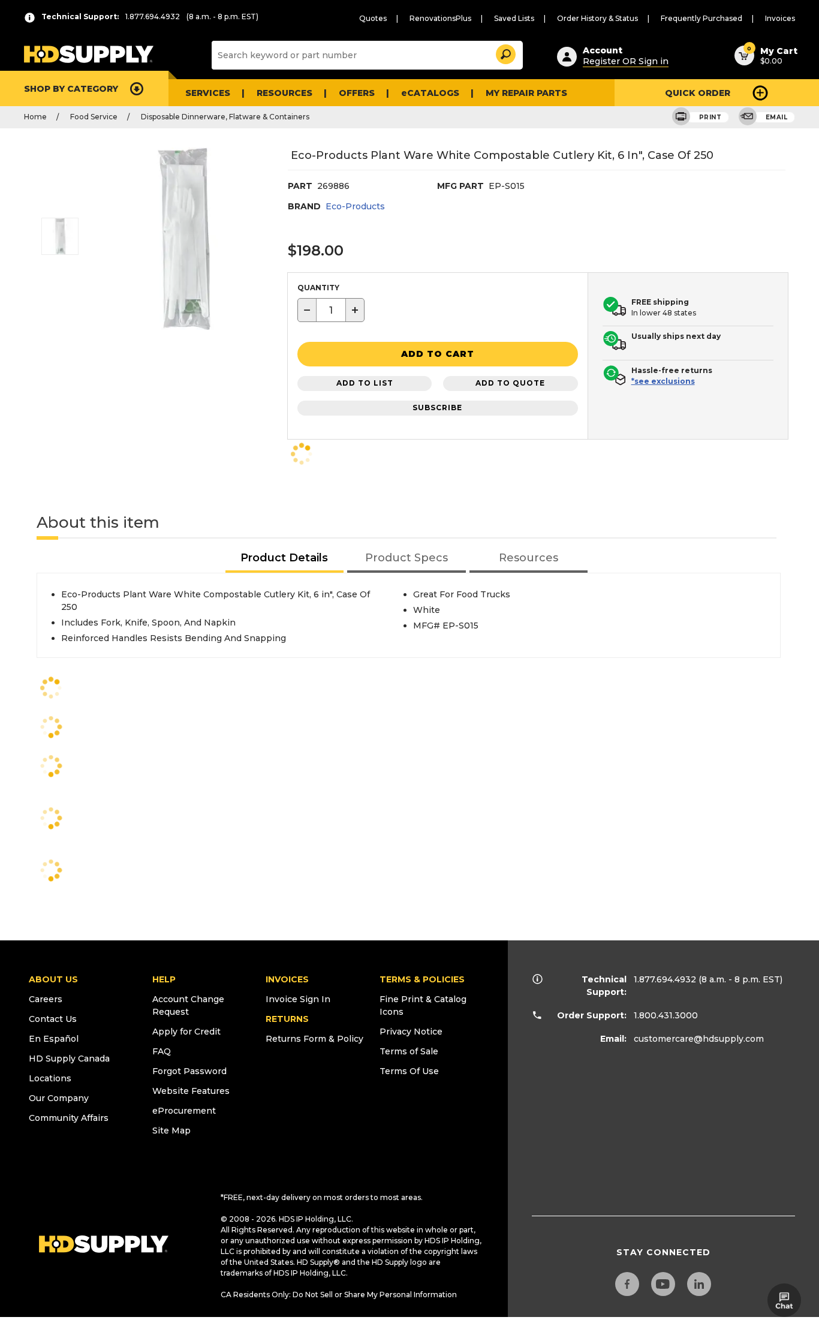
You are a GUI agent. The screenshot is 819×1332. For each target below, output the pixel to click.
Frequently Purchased (701, 18)
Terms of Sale (409, 1051)
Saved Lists (514, 18)
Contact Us (53, 1019)
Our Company (59, 1098)
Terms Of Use (409, 1071)
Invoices (780, 18)
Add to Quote (510, 382)
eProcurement (184, 1110)
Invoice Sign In (298, 999)
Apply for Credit (186, 1031)
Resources (284, 93)
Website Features (191, 1091)
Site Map (171, 1130)
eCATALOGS (430, 93)
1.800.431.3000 (666, 1015)
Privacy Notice (411, 1031)
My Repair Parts (526, 93)
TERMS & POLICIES (422, 979)
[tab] (284, 559)
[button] (504, 52)
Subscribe (437, 407)
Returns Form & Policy (314, 1038)
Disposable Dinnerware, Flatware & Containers (225, 116)
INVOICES (287, 979)
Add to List (364, 382)
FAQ (161, 1051)
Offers (357, 93)
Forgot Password (189, 1071)
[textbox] (331, 310)
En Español (54, 1038)
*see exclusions (663, 381)
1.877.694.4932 (665, 979)
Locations (50, 1078)
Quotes (373, 18)
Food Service (94, 116)
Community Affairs (69, 1117)
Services (207, 93)
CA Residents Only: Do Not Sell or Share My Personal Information (339, 1294)
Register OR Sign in (626, 61)
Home (35, 116)
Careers (45, 999)
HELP (164, 979)
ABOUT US (53, 979)
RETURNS (287, 1019)
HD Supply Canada (69, 1058)
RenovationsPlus (440, 18)
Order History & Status (597, 18)
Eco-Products (355, 206)
